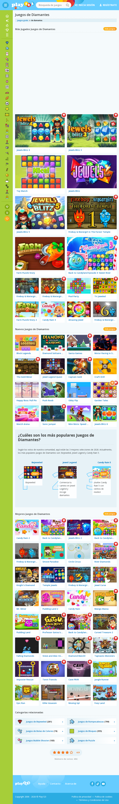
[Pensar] (7, 81)
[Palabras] (7, 136)
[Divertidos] (7, 109)
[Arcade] (7, 142)
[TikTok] (97, 783)
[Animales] (7, 186)
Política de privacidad (81, 796)
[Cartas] (7, 65)
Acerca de (70, 783)
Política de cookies (103, 796)
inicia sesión (87, 5)
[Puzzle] (7, 48)
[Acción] (7, 153)
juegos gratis (22, 20)
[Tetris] (7, 125)
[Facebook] (92, 783)
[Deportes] (7, 98)
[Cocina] (7, 180)
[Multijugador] (7, 192)
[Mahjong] (7, 54)
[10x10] (7, 76)
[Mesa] (7, 147)
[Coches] (7, 92)
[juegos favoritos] (7, 218)
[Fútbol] (7, 103)
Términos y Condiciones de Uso (94, 800)
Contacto (55, 783)
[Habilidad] (7, 169)
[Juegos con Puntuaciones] (7, 206)
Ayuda (41, 783)
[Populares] (7, 25)
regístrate (110, 5)
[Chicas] (7, 197)
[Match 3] (7, 43)
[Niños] (7, 131)
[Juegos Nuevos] (7, 21)
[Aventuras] (7, 175)
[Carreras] (7, 164)
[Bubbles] (7, 59)
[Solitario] (7, 70)
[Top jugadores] (7, 30)
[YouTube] (103, 783)
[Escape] (7, 120)
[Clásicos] (7, 158)
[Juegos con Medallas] (7, 212)
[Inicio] (7, 16)
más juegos (110, 28)
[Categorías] (7, 35)
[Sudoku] (7, 87)
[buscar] (67, 5)
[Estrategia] (7, 114)
